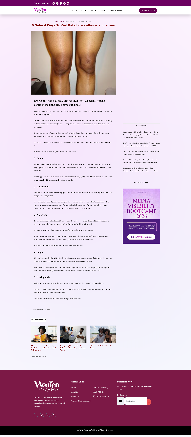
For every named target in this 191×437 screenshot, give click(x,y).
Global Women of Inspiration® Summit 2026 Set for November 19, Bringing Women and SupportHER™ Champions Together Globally (140, 134)
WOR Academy (116, 10)
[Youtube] (68, 3)
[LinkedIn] (48, 415)
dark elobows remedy (42, 309)
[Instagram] (57, 3)
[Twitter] (42, 415)
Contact (103, 10)
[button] (81, 10)
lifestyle (60, 21)
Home (70, 10)
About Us (79, 10)
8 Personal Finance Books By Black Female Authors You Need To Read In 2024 (43, 348)
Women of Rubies (86, 21)
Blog (91, 10)
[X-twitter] (64, 3)
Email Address (122, 395)
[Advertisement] (145, 43)
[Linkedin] (61, 3)
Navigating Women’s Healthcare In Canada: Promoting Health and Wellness (73, 348)
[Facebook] (54, 3)
